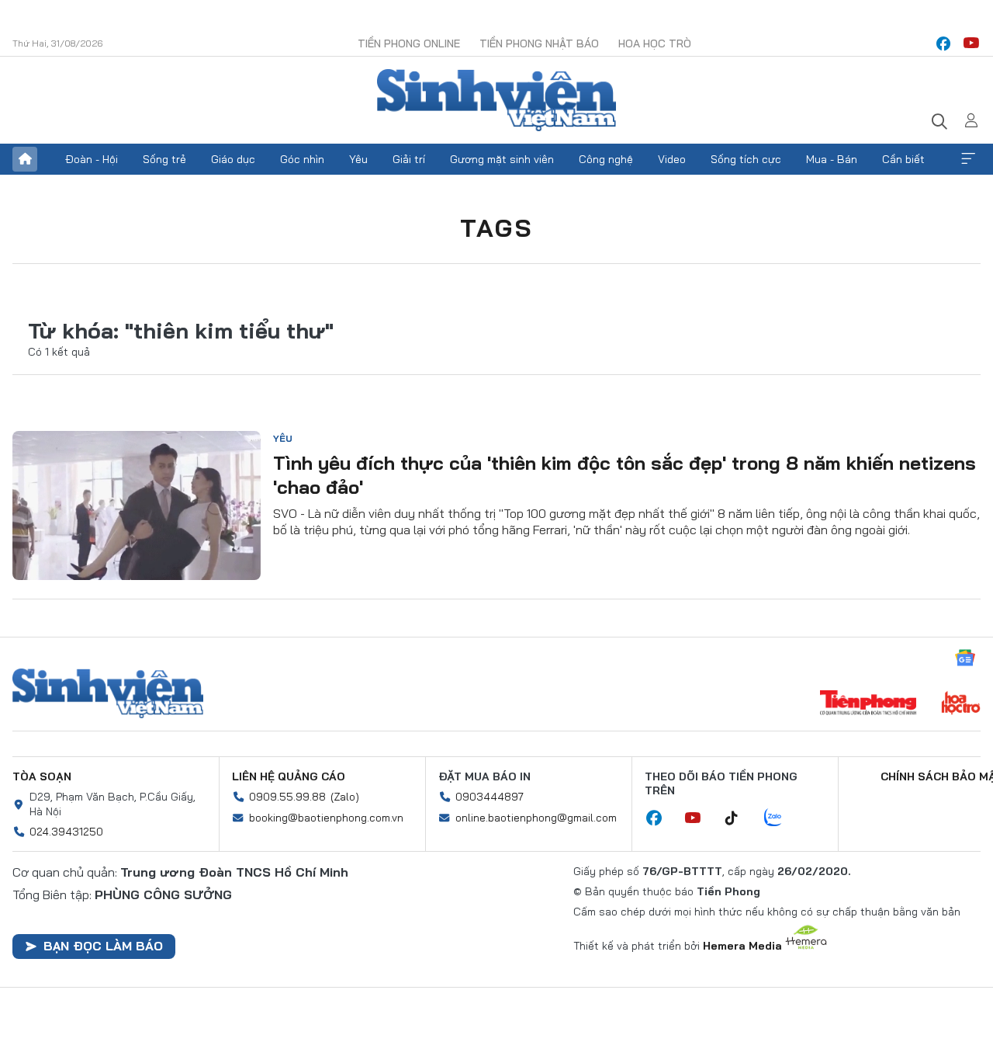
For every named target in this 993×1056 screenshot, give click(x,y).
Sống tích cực (746, 159)
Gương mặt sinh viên (502, 159)
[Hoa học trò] (961, 704)
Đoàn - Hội (91, 159)
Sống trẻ (164, 159)
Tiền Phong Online (409, 43)
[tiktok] (739, 818)
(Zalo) (344, 797)
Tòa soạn (41, 776)
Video (672, 159)
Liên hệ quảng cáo (288, 776)
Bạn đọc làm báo (103, 946)
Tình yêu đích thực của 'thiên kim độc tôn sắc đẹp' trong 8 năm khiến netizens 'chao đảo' (624, 474)
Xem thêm (968, 159)
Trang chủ (24, 159)
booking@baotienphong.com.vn (326, 818)
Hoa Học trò (654, 43)
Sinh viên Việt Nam (107, 693)
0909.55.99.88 (287, 797)
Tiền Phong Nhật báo (539, 43)
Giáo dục (233, 159)
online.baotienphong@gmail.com (536, 818)
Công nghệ (606, 159)
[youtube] (971, 43)
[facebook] (943, 43)
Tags (496, 227)
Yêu (358, 159)
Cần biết (903, 159)
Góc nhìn (302, 159)
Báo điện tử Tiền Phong (496, 100)
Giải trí (409, 159)
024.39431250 (66, 832)
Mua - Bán (831, 159)
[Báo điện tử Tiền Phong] (868, 704)
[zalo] (781, 818)
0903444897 (489, 797)
